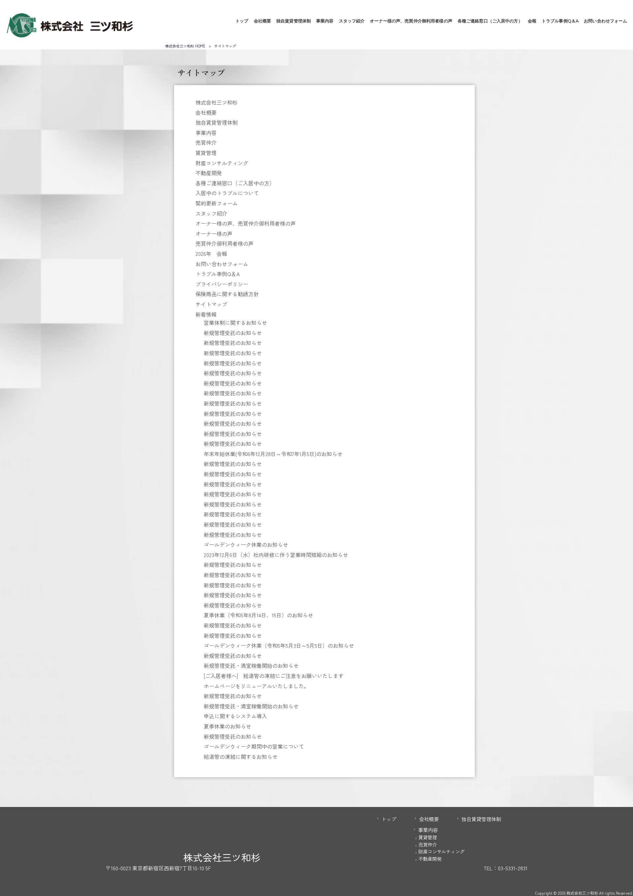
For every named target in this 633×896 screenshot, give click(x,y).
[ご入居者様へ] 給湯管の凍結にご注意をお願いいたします (274, 676)
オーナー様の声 (214, 233)
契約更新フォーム (217, 203)
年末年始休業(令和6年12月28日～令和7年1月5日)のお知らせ (273, 454)
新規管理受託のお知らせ (233, 333)
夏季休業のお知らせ (227, 726)
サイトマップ (211, 304)
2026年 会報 (211, 254)
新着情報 (206, 314)
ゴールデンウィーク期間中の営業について (254, 746)
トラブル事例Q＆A (218, 274)
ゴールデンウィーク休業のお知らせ (246, 544)
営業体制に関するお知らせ (235, 322)
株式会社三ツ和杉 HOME (185, 45)
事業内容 (206, 133)
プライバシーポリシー (222, 284)
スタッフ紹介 (211, 213)
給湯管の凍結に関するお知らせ (241, 756)
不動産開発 (209, 173)
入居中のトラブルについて (227, 193)
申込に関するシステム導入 (235, 716)
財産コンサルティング (222, 163)
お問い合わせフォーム (222, 264)
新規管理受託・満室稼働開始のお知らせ (251, 665)
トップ (388, 818)
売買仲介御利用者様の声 (225, 243)
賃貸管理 (206, 153)
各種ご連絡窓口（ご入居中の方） (235, 183)
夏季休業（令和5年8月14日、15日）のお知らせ (258, 615)
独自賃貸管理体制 (217, 122)
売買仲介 (206, 142)
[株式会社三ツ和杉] (69, 35)
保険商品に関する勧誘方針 (227, 294)
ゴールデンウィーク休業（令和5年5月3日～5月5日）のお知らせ (279, 645)
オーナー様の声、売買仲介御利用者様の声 (246, 223)
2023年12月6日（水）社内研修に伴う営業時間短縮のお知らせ (276, 555)
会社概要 (206, 112)
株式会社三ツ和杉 (217, 102)
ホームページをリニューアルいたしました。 (256, 686)
